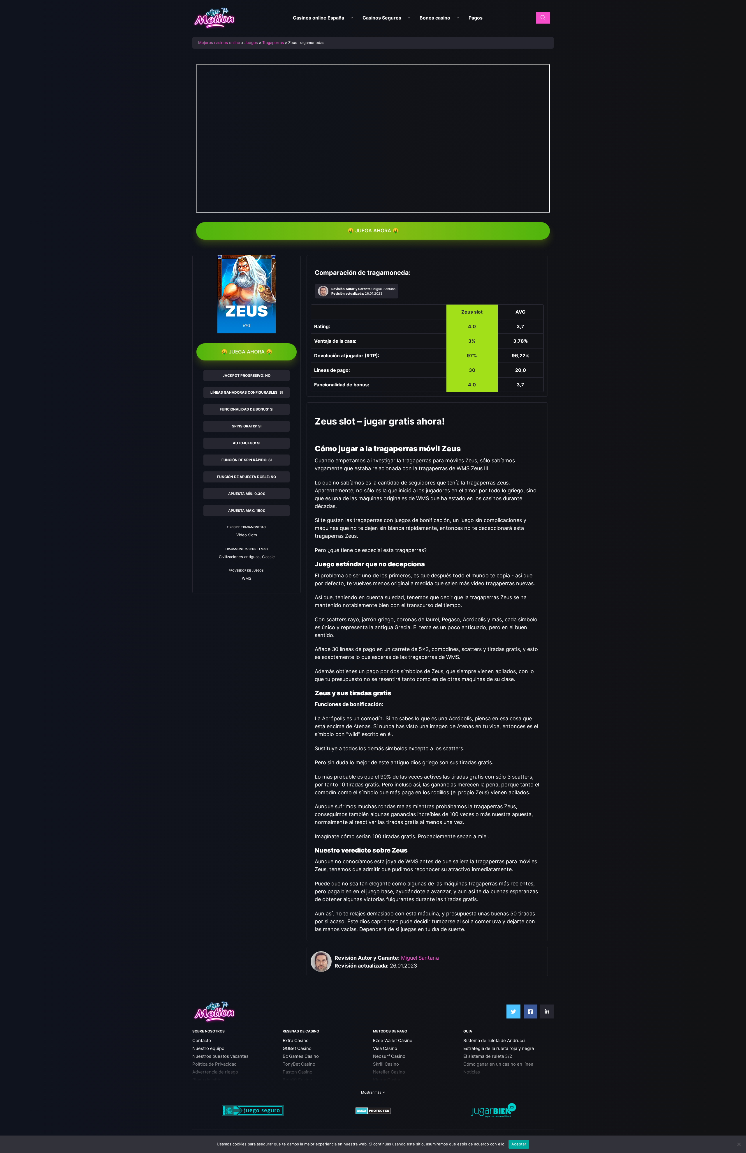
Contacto (201, 1040)
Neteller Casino (389, 1072)
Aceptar (518, 1144)
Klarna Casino (387, 1080)
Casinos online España (318, 18)
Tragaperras (273, 42)
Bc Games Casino (301, 1056)
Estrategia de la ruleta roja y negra (498, 1048)
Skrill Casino (386, 1064)
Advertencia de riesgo (215, 1072)
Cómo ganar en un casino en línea (498, 1064)
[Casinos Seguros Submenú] (409, 18)
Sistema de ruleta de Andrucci (494, 1040)
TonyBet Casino (299, 1064)
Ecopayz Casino (389, 1087)
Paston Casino (297, 1072)
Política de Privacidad (214, 1064)
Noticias (471, 1072)
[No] (739, 1144)
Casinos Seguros (382, 18)
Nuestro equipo (208, 1048)
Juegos (251, 42)
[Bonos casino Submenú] (458, 18)
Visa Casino (385, 1048)
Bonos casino (435, 18)
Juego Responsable (212, 1087)
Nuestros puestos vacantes (220, 1056)
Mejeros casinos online (219, 42)
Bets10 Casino (297, 1080)
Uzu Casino (294, 1087)
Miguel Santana (420, 958)
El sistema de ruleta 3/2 (487, 1056)
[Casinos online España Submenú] (352, 18)
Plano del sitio (206, 1080)
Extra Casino (296, 1040)
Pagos (476, 18)
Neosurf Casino (389, 1056)
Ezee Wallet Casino (392, 1040)
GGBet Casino (297, 1048)
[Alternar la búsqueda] (543, 18)
